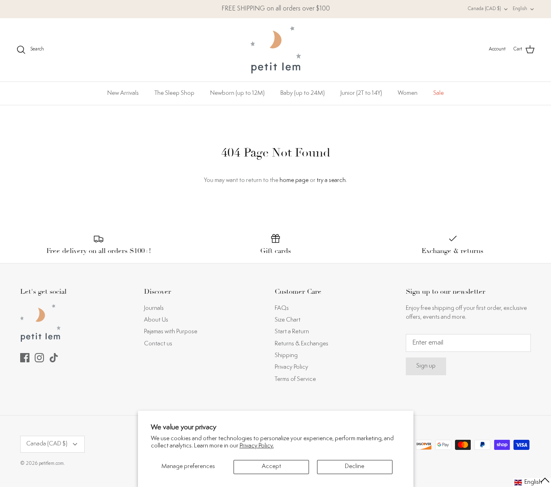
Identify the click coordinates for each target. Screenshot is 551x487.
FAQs (282, 308)
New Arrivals (123, 93)
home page (294, 181)
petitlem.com (51, 464)
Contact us (158, 344)
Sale (438, 93)
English (520, 9)
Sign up (426, 366)
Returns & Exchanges (301, 344)
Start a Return (292, 332)
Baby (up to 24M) (302, 93)
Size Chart (288, 320)
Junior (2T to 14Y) (361, 93)
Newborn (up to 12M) (237, 93)
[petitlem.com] (275, 49)
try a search (331, 181)
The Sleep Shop (174, 93)
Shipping (286, 356)
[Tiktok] (53, 357)
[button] (532, 482)
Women (407, 93)
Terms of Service (295, 379)
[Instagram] (39, 357)
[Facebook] (24, 357)
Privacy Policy (291, 367)
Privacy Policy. (257, 446)
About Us (156, 320)
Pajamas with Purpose (170, 332)
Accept (271, 467)
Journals (154, 308)
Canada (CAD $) (484, 9)
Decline (354, 467)
